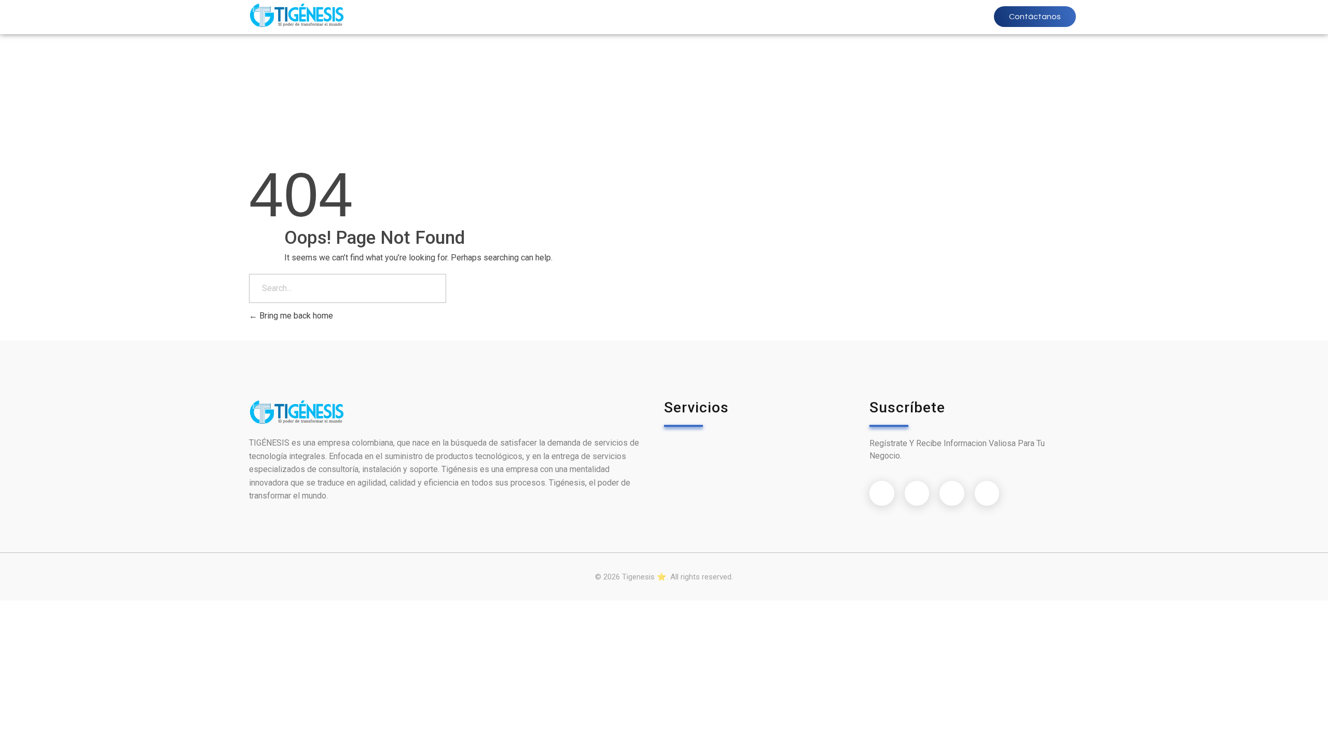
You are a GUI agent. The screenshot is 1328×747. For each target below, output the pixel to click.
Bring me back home (295, 316)
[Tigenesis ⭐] (296, 15)
